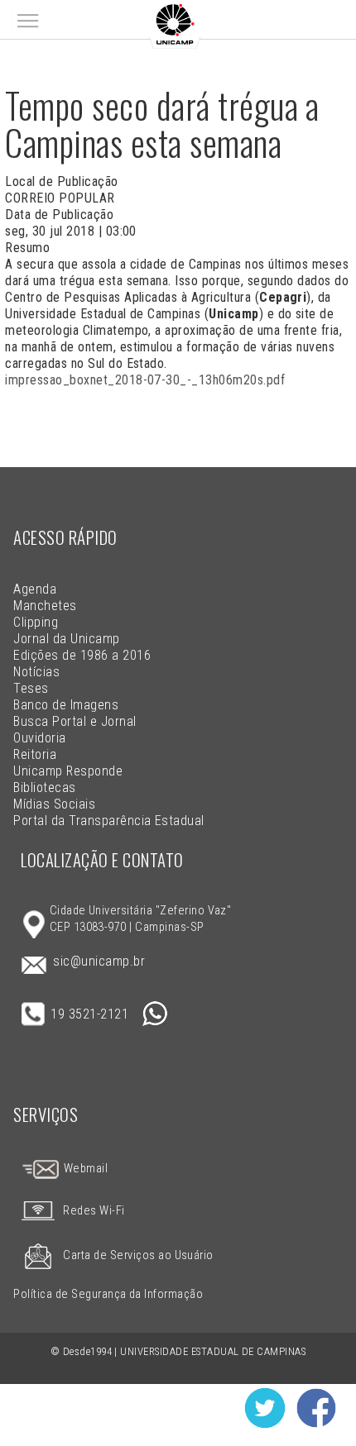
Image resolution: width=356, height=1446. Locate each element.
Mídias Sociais (54, 804)
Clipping (35, 622)
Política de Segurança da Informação (108, 1294)
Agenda (34, 589)
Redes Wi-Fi (93, 1211)
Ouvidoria (39, 738)
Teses (30, 688)
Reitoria (34, 754)
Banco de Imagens (65, 705)
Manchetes (44, 605)
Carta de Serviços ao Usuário (138, 1255)
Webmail (84, 1169)
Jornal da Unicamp (66, 639)
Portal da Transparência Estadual (108, 820)
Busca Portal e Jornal (74, 721)
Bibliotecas (44, 787)
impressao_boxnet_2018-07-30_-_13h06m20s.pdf (145, 380)
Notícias (36, 672)
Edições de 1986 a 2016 (82, 655)
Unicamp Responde (68, 771)
